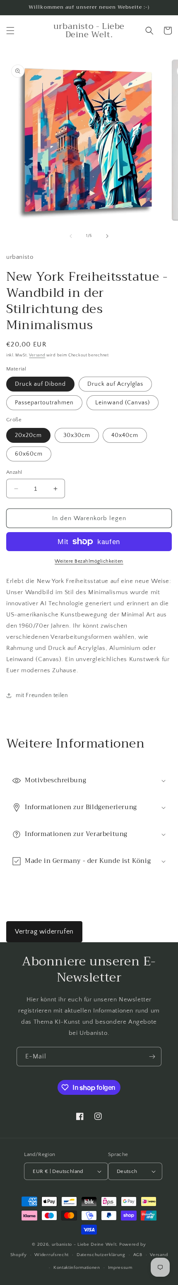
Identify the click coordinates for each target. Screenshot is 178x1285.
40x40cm (124, 435)
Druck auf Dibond (40, 384)
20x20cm (28, 435)
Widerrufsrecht (51, 1254)
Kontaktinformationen (76, 1267)
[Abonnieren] (152, 1056)
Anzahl (14, 472)
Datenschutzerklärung (101, 1254)
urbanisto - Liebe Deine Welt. (85, 1244)
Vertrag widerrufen (44, 931)
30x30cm (76, 435)
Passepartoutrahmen (44, 402)
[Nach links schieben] (71, 236)
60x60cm (29, 454)
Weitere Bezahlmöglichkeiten (89, 561)
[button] (10, 30)
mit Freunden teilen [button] (42, 695)
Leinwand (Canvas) (122, 402)
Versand (37, 355)
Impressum (120, 1267)
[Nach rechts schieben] (107, 236)
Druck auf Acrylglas (115, 384)
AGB (137, 1254)
